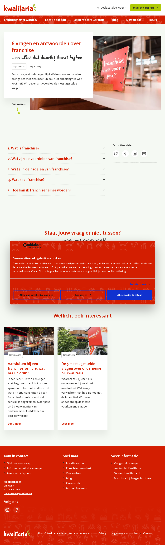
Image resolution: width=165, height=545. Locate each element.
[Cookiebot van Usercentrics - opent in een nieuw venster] (27, 245)
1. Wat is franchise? (23, 148)
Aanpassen (81, 294)
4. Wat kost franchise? (26, 179)
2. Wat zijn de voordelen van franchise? (40, 158)
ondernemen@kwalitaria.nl (18, 493)
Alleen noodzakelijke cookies (36, 294)
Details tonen (138, 284)
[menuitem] (20, 20)
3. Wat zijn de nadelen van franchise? (38, 169)
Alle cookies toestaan (129, 294)
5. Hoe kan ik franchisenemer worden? (39, 190)
